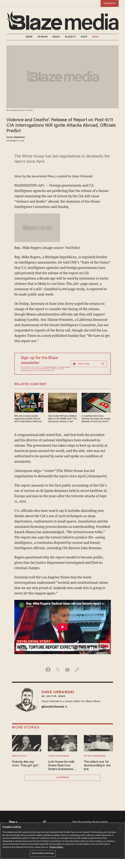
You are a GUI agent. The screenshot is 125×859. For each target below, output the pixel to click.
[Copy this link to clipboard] (76, 669)
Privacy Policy (50, 367)
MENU (95, 37)
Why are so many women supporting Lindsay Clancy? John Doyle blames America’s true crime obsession (27, 419)
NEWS (29, 37)
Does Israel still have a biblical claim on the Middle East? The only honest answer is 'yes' (62, 419)
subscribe (110, 3)
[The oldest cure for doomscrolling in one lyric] (98, 742)
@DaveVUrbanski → (54, 707)
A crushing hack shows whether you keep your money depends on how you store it (96, 419)
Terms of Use (64, 367)
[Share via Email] (67, 669)
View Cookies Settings (43, 853)
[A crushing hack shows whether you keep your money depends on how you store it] (96, 402)
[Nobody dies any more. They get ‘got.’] (26, 742)
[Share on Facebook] (48, 669)
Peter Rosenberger (95, 756)
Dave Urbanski (15, 137)
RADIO (56, 37)
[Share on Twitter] (57, 669)
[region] (62, 840)
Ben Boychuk (19, 756)
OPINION (43, 37)
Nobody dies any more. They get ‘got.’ (25, 763)
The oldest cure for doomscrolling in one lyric (97, 765)
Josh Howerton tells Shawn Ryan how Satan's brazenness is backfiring (62, 765)
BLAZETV (70, 37)
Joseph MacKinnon (58, 756)
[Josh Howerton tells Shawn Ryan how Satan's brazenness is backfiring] (62, 742)
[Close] (120, 827)
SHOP (84, 37)
